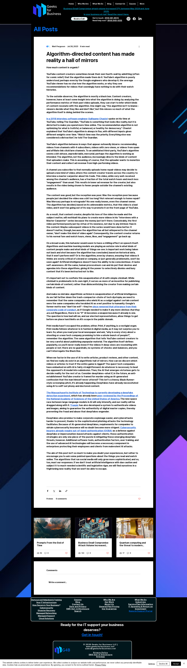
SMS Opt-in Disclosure (77, 609)
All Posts (46, 29)
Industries (140, 602)
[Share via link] (66, 491)
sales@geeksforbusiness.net (100, 649)
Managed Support (46, 616)
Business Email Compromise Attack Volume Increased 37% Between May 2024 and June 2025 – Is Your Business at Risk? (93, 544)
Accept (176, 663)
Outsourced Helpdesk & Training (46, 600)
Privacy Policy (100, 665)
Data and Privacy (77, 606)
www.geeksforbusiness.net (100, 647)
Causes (78, 600)
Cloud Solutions (46, 618)
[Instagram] (128, 19)
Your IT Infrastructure (46, 602)
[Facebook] (134, 19)
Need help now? (99, 21)
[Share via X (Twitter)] (54, 491)
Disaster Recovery (46, 610)
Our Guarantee (109, 609)
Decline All (163, 663)
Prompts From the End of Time (50, 544)
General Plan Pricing (109, 606)
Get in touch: (98, 18)
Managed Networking (46, 613)
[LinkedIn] (140, 19)
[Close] (183, 663)
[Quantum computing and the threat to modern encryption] (134, 528)
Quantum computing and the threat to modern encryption (132, 544)
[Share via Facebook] (47, 491)
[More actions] (139, 46)
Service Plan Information (140, 604)
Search (77, 611)
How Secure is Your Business (45, 605)
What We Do (141, 600)
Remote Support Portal (140, 611)
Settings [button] (151, 663)
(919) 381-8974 (112, 18)
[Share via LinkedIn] (60, 491)
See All (150, 513)
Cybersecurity (46, 608)
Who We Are (109, 600)
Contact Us (78, 604)
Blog (77, 602)
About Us (109, 604)
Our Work (109, 602)
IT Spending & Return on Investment (140, 607)
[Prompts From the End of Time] (52, 528)
